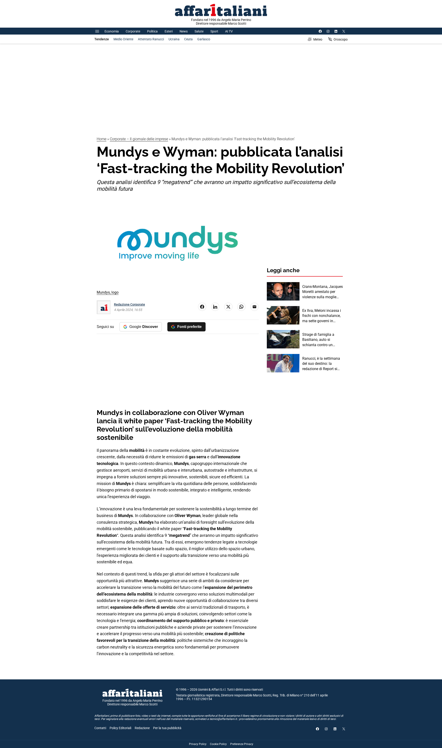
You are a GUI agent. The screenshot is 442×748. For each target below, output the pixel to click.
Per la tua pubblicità (167, 728)
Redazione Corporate (129, 304)
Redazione (142, 728)
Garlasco (203, 39)
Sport (214, 31)
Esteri (169, 31)
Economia (112, 31)
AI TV (229, 31)
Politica (152, 31)
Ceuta (188, 39)
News (184, 31)
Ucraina (174, 39)
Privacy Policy (197, 744)
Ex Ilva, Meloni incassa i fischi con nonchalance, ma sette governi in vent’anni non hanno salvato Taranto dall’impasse (321, 316)
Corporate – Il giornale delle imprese (139, 139)
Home (101, 139)
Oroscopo (341, 39)
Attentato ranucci (151, 39)
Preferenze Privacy (241, 744)
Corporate (133, 31)
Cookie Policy (218, 744)
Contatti (100, 728)
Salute (199, 31)
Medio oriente (123, 39)
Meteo (317, 39)
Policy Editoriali (120, 728)
